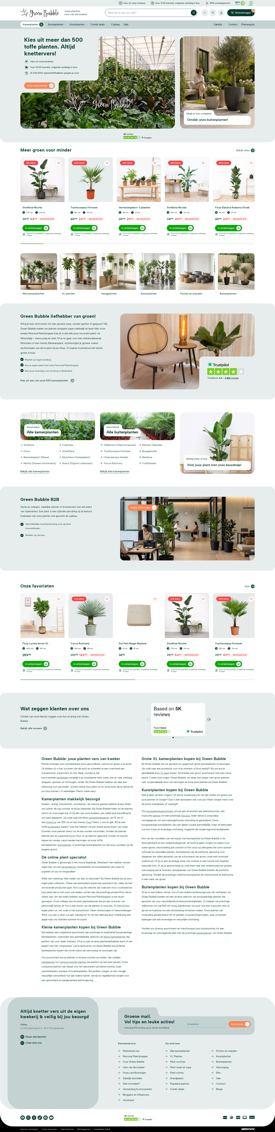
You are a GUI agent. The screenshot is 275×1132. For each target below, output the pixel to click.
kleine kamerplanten (115, 936)
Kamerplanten (30, 24)
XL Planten (176, 1056)
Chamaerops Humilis (116, 457)
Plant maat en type (180, 1067)
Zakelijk (218, 24)
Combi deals (98, 24)
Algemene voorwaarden (29, 1129)
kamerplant (62, 777)
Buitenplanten (55, 24)
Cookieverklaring (67, 1129)
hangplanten (48, 962)
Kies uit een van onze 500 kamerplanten (44, 380)
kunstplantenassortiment (160, 811)
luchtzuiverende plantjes (73, 962)
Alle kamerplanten (180, 1050)
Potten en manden (226, 1050)
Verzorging (222, 1067)
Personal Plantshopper (135, 1056)
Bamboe (147, 457)
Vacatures (128, 1100)
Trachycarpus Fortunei (117, 451)
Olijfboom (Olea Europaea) (120, 444)
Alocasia (185, 815)
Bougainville (149, 451)
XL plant (164, 773)
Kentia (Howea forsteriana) (40, 463)
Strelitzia (29, 444)
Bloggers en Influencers (136, 1094)
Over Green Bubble (133, 1061)
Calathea (67, 444)
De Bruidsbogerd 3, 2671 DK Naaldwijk (42, 1028)
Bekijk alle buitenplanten (114, 471)
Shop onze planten (37, 85)
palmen (157, 815)
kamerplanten (68, 867)
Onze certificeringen (134, 1072)
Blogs (219, 1089)
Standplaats (176, 1078)
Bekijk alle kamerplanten (34, 471)
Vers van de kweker (134, 1067)
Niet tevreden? (131, 1083)
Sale (126, 24)
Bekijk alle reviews (31, 728)
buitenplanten (204, 933)
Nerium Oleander (152, 444)
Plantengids (248, 24)
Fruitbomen (149, 463)
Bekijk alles (243, 150)
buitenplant (54, 826)
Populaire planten (179, 1083)
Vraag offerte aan (140, 507)
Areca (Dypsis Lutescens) (77, 463)
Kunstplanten (77, 24)
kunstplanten (64, 845)
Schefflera (68, 451)
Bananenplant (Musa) (36, 457)
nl (205, 12)
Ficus (27, 451)
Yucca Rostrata (113, 463)
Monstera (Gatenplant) (76, 457)
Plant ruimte (177, 1072)
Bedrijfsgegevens (84, 1129)
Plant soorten (177, 1061)
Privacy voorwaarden (49, 1129)
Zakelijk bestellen (132, 1078)
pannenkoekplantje (99, 817)
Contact (233, 24)
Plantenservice (131, 1050)
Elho (218, 1072)
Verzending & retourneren (137, 1089)
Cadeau (115, 24)
